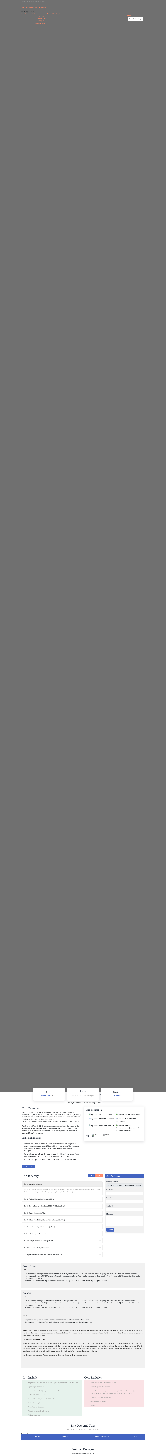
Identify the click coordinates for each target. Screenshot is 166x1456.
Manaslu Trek (40, 23)
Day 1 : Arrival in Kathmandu (33, 1184)
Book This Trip (28, 1166)
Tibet (54, 14)
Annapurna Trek (41, 18)
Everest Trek (39, 16)
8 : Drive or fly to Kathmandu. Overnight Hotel (38, 1241)
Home (23, 14)
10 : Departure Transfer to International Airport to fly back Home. (44, 1255)
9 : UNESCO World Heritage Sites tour (36, 1248)
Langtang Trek (40, 21)
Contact (62, 14)
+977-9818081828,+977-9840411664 (34, 7)
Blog (57, 14)
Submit (110, 1230)
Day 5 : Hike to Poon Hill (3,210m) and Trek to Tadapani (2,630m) (44, 1220)
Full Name (110, 1190)
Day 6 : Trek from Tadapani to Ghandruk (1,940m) (39, 1227)
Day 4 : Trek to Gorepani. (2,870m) (35, 1213)
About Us (28, 14)
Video (95, 1134)
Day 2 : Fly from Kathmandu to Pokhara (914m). (39, 1199)
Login (128, 15)
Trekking (35, 14)
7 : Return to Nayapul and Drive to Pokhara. (37, 1234)
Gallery (107, 1134)
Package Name (112, 1182)
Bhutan (49, 14)
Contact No (110, 1206)
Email (108, 1198)
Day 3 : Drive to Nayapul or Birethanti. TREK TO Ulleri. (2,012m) (44, 1206)
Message (110, 1214)
